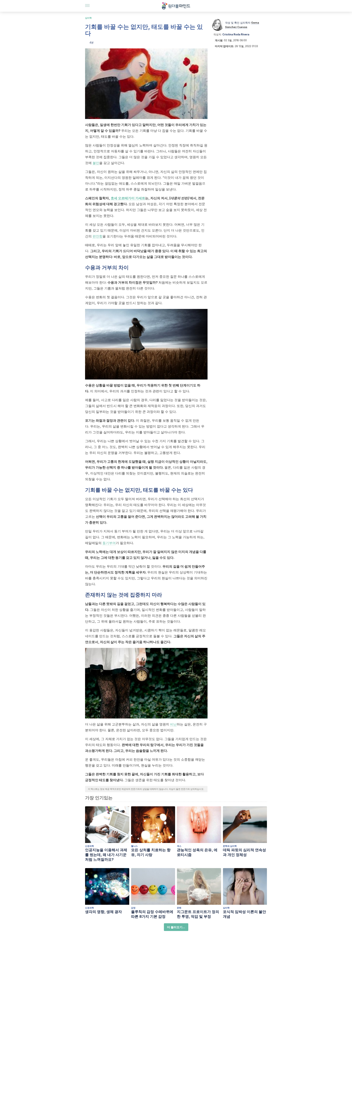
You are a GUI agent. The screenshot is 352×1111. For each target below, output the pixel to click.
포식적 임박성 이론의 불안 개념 (244, 914)
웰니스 (134, 846)
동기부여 (109, 543)
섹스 (179, 846)
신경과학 (89, 846)
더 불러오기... (176, 927)
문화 (179, 907)
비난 (173, 724)
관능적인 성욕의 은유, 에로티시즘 (197, 852)
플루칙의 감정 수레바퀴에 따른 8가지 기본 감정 (152, 914)
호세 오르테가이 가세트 (128, 198)
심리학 (88, 17)
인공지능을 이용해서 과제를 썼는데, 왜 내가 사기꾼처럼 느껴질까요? (106, 855)
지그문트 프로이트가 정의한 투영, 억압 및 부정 (198, 914)
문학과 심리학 (230, 846)
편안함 (97, 236)
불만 (96, 163)
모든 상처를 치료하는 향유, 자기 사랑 (150, 852)
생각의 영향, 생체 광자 (103, 912)
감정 (133, 907)
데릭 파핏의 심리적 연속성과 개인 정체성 (244, 852)
